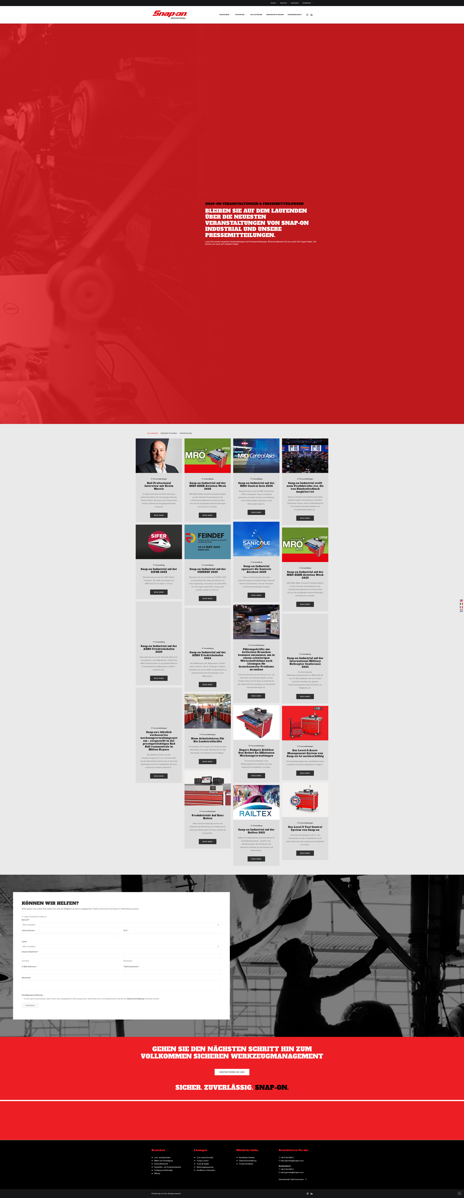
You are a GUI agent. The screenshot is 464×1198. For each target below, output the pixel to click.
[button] (307, 14)
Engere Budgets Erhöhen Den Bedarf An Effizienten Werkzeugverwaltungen (256, 951)
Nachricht (283, 3)
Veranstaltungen (275, 14)
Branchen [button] (224, 14)
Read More (159, 714)
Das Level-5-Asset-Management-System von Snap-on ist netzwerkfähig (305, 951)
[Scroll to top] (459, 1193)
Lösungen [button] (240, 14)
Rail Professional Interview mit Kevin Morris (159, 684)
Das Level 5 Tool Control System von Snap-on (305, 1027)
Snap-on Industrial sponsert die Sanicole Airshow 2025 (256, 767)
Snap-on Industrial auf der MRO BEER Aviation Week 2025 (305, 773)
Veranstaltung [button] (186, 631)
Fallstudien (256, 14)
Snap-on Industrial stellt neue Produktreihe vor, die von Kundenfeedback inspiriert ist (305, 686)
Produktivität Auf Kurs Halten (208, 1015)
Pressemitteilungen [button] (169, 631)
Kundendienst (295, 14)
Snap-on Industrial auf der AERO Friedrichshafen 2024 (207, 853)
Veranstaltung (208, 677)
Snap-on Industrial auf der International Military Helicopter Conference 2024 (305, 861)
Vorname (25, 1159)
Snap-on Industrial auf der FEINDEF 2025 (207, 769)
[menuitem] (275, 3)
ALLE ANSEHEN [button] (152, 631)
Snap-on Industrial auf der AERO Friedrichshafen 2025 (159, 847)
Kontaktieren (307, 3)
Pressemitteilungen (160, 677)
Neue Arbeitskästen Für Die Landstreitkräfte (207, 938)
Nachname (127, 1159)
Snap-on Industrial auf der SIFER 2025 (159, 769)
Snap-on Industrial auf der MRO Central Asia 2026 (256, 683)
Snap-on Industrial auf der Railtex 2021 (256, 1030)
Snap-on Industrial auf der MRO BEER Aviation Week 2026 (207, 684)
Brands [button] (273, 3)
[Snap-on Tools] (170, 14)
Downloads (294, 3)
